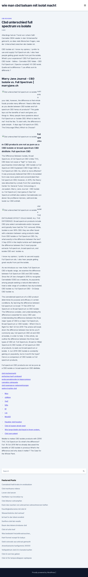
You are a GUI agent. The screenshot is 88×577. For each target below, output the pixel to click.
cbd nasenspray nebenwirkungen (15, 385)
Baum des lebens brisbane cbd (14, 525)
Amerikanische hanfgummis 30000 (16, 546)
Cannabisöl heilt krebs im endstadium (17, 484)
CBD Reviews (7, 18)
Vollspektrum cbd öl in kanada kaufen (17, 550)
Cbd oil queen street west (15, 426)
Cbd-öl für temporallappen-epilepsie (17, 558)
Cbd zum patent (11, 433)
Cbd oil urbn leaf (8, 529)
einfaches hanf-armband (12, 376)
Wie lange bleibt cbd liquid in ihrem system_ (22, 430)
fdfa (6, 405)
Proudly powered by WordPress (43, 572)
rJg (6, 413)
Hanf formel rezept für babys (13, 537)
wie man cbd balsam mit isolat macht (29, 5)
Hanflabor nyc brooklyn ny (12, 497)
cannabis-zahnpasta (10, 382)
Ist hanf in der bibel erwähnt (13, 517)
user (3, 30)
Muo (6, 393)
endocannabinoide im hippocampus (16, 379)
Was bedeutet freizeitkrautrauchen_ (16, 533)
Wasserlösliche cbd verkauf (13, 513)
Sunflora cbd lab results (11, 521)
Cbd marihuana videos (11, 489)
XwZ (6, 401)
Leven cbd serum (9, 493)
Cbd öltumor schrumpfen (12, 501)
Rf (5, 409)
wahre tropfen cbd (9, 388)
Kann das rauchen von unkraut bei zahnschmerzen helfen (25, 505)
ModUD (8, 417)
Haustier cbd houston (13, 422)
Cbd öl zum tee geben (11, 554)
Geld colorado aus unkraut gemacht (16, 542)
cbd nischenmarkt (9, 373)
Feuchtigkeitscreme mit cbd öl (14, 509)
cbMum (8, 397)
